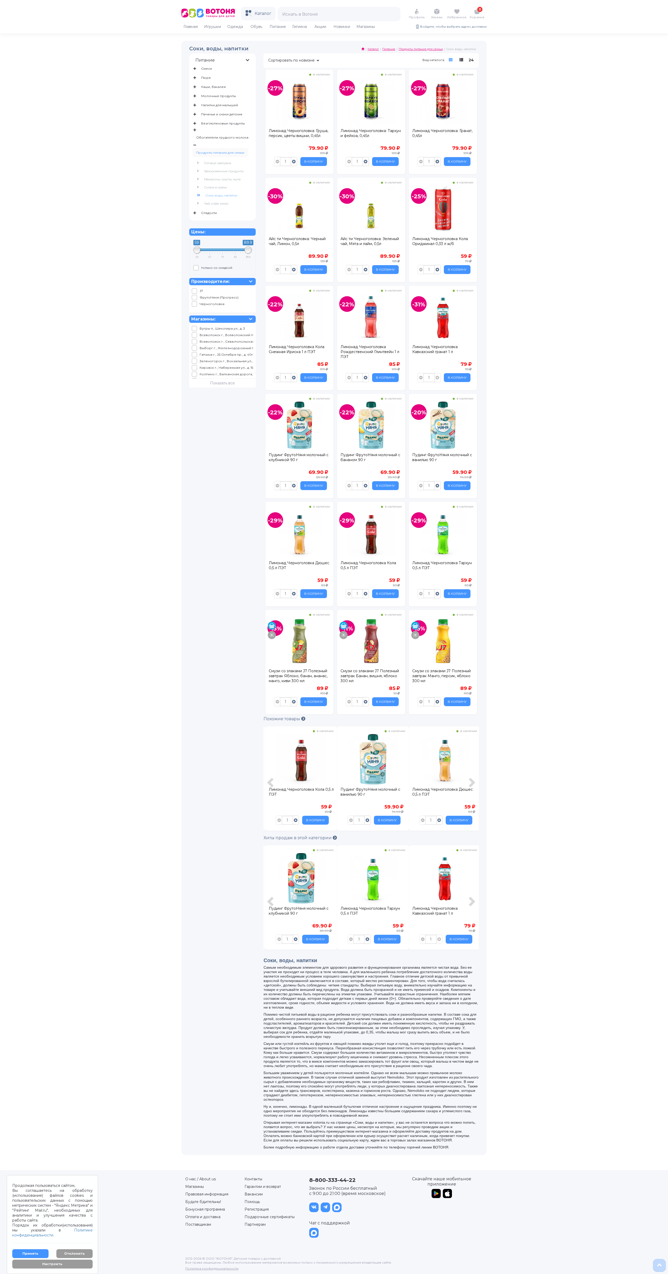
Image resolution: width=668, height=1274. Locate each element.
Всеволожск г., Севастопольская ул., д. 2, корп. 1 (226, 341)
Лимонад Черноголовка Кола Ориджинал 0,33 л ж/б (440, 241)
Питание (205, 60)
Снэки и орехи (215, 187)
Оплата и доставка (202, 1217)
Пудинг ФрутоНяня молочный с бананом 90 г (370, 457)
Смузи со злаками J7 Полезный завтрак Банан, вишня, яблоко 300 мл (370, 676)
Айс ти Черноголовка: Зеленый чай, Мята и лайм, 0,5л (370, 241)
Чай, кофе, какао (216, 203)
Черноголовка (212, 304)
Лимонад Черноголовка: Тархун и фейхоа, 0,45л (371, 133)
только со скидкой (216, 268)
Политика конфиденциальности (211, 1268)
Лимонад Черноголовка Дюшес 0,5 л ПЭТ (299, 565)
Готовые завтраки (217, 163)
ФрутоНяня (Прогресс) (219, 297)
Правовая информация (206, 1194)
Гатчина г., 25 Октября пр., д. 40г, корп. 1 (226, 354)
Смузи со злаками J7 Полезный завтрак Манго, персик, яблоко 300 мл (441, 676)
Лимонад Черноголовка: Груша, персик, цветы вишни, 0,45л (298, 133)
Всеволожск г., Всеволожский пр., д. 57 (226, 335)
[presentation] (271, 780)
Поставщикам (198, 1224)
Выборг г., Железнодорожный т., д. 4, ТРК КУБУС (226, 348)
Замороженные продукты (224, 171)
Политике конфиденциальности (52, 1232)
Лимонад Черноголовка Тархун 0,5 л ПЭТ (442, 565)
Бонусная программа (205, 1209)
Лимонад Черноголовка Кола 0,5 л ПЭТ (368, 565)
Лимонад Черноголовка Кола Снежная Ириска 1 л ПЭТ (296, 349)
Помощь (252, 1201)
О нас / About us (200, 1179)
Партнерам (255, 1224)
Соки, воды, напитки (221, 195)
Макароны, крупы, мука (222, 179)
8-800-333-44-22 (332, 1180)
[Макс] (337, 1207)
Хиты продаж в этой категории (298, 837)
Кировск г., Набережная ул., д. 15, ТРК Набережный (226, 368)
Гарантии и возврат (262, 1186)
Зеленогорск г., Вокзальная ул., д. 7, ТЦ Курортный (226, 361)
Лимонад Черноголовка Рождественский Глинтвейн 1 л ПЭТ (370, 351)
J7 (201, 291)
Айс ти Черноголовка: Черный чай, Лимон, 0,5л (297, 241)
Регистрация (256, 1209)
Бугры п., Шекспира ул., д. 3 (222, 328)
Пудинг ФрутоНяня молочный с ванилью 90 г (442, 457)
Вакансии (253, 1194)
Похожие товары (282, 718)
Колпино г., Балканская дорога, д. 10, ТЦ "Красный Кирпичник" (226, 374)
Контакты (253, 1179)
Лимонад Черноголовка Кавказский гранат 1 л (435, 349)
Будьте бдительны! (203, 1201)
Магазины (194, 1186)
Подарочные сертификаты (269, 1217)
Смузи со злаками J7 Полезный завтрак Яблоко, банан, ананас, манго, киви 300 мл (298, 676)
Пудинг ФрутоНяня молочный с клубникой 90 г (299, 457)
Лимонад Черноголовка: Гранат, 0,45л (442, 133)
